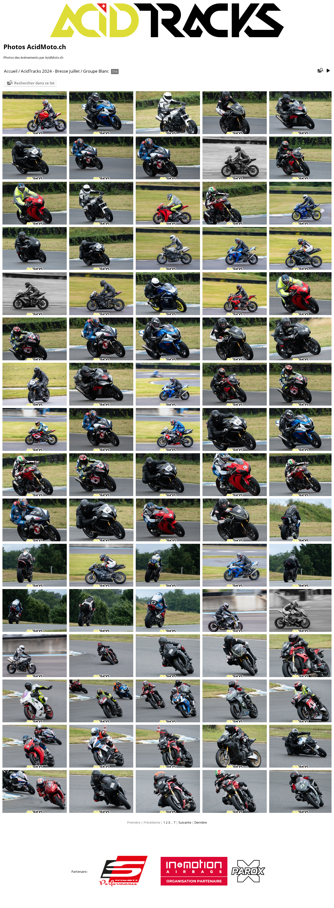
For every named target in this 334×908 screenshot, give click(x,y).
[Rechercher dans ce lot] (320, 71)
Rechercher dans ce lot (34, 82)
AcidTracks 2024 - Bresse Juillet (50, 71)
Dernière (200, 822)
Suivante (184, 822)
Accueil (10, 71)
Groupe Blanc (96, 71)
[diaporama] (328, 71)
